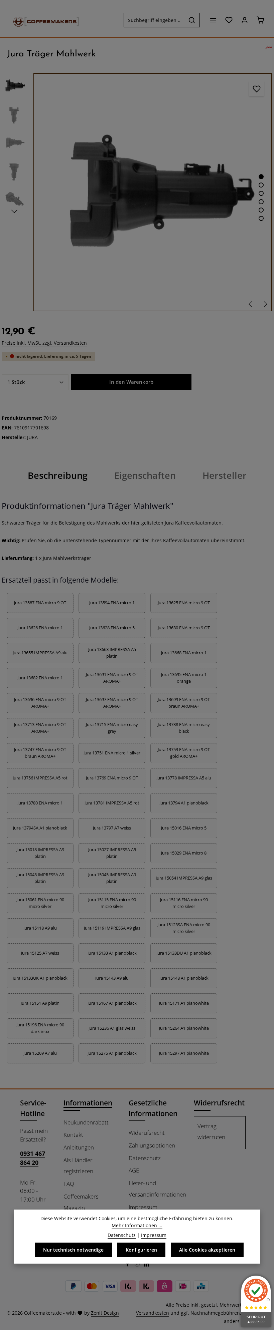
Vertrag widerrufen (211, 1131)
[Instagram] (137, 1265)
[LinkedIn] (146, 1265)
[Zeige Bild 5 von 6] (261, 210)
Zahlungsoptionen (152, 1145)
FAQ (68, 1184)
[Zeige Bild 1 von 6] (261, 176)
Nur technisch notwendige (73, 1250)
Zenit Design (105, 1313)
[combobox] (154, 20)
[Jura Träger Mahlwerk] (152, 192)
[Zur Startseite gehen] (43, 20)
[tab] (57, 475)
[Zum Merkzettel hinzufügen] (256, 88)
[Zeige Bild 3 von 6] (261, 193)
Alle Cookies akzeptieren (207, 1250)
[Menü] (213, 20)
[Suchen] (192, 20)
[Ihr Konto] (244, 20)
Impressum (143, 1207)
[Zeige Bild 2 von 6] (261, 185)
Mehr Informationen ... (137, 1225)
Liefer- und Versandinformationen (157, 1188)
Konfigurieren (141, 1250)
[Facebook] (128, 1265)
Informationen (87, 1102)
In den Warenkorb (131, 381)
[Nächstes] (265, 304)
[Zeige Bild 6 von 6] (261, 218)
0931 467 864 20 (32, 1158)
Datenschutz (145, 1158)
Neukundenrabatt (86, 1122)
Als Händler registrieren (78, 1165)
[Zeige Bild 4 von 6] (261, 201)
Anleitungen (78, 1147)
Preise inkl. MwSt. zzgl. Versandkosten (44, 343)
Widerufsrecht (147, 1132)
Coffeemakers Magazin (81, 1202)
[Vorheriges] (251, 304)
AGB (134, 1170)
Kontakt (73, 1134)
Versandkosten (152, 1313)
